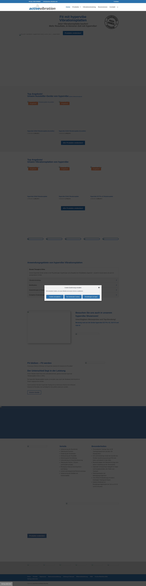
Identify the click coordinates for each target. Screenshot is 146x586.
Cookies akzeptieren (54, 296)
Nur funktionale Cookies (73, 296)
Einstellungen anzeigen (91, 296)
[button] (99, 287)
